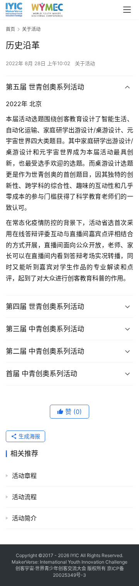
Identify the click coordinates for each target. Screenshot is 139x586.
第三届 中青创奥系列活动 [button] (45, 329)
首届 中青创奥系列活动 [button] (41, 374)
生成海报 (28, 436)
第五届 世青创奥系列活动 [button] (45, 87)
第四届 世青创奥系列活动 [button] (45, 306)
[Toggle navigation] (127, 10)
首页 (10, 29)
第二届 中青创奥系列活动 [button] (45, 351)
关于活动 (85, 63)
